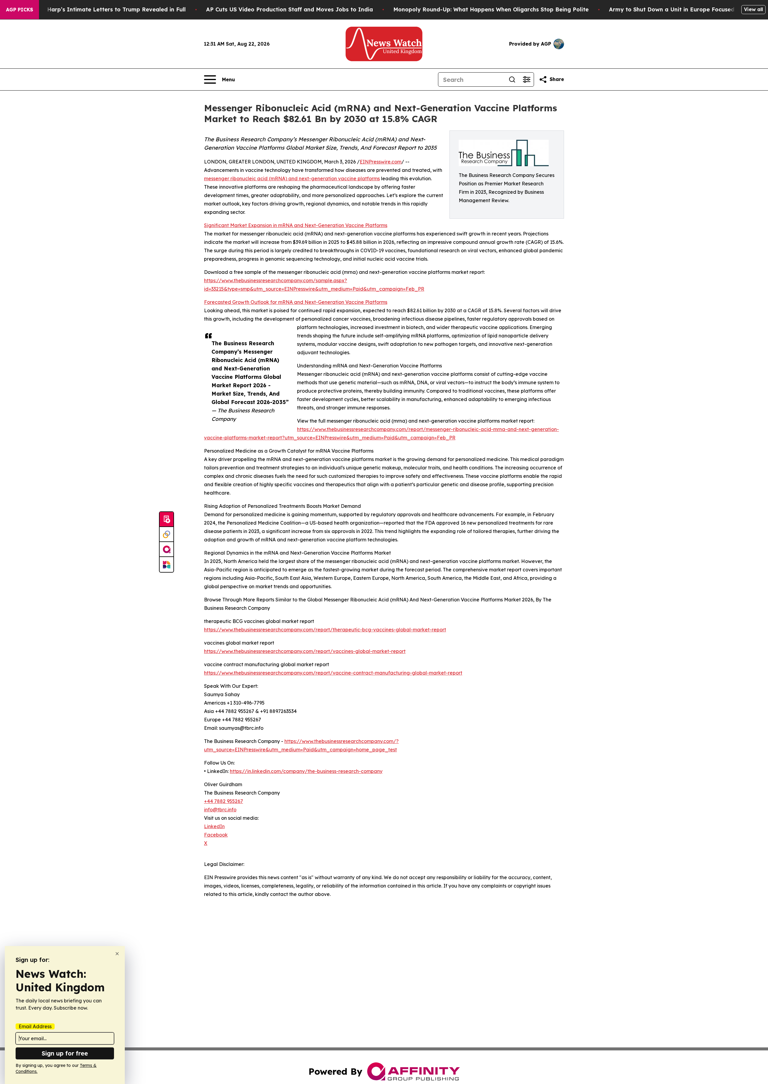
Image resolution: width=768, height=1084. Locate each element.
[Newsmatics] (166, 564)
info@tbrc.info (220, 810)
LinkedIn (214, 826)
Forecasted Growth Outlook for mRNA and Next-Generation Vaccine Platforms (295, 302)
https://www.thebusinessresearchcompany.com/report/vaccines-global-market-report (305, 651)
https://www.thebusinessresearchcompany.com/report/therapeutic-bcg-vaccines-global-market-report (325, 630)
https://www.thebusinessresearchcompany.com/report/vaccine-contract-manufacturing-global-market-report (333, 673)
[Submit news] (166, 519)
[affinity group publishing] (166, 549)
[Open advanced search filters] (526, 79)
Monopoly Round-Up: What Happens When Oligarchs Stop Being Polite (491, 9)
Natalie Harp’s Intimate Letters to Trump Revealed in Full (105, 9)
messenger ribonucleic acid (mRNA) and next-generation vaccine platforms (292, 178)
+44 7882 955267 (223, 801)
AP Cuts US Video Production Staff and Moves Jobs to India (289, 9)
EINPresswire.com (380, 162)
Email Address (35, 1026)
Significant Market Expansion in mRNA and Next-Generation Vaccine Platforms (295, 225)
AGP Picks (19, 10)
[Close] (117, 954)
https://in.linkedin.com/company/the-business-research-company (306, 771)
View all (753, 9)
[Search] (512, 79)
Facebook (216, 835)
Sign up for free (65, 1053)
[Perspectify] (166, 534)
